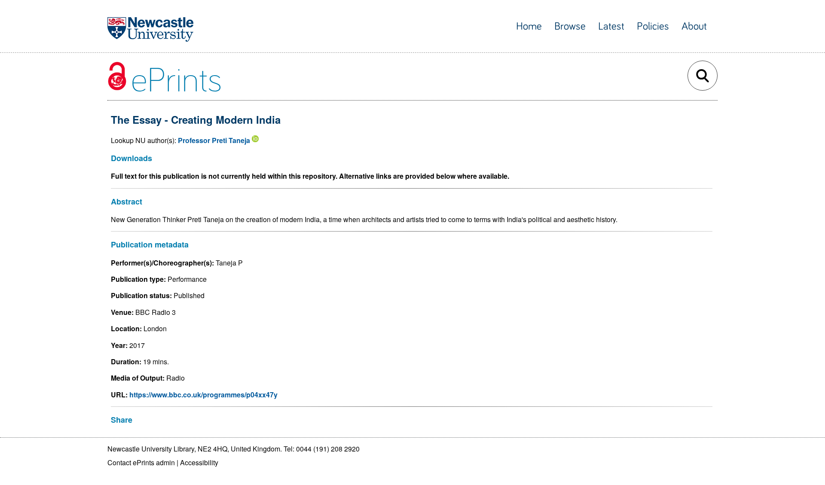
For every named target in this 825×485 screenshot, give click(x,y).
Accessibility (199, 462)
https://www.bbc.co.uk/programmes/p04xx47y (203, 395)
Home (529, 26)
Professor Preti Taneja (214, 140)
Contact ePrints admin (141, 462)
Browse (570, 26)
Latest (611, 26)
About (694, 26)
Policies (653, 26)
